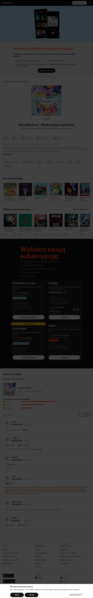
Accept (31, 595)
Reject (17, 595)
